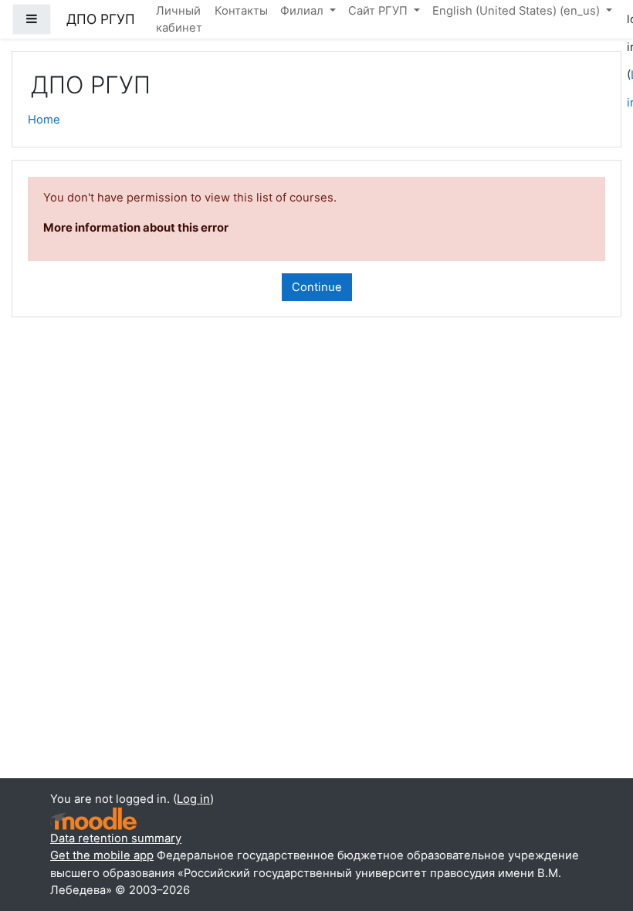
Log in (193, 799)
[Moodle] (93, 819)
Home (44, 120)
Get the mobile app (102, 855)
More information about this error (135, 228)
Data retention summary (115, 838)
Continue (317, 287)
